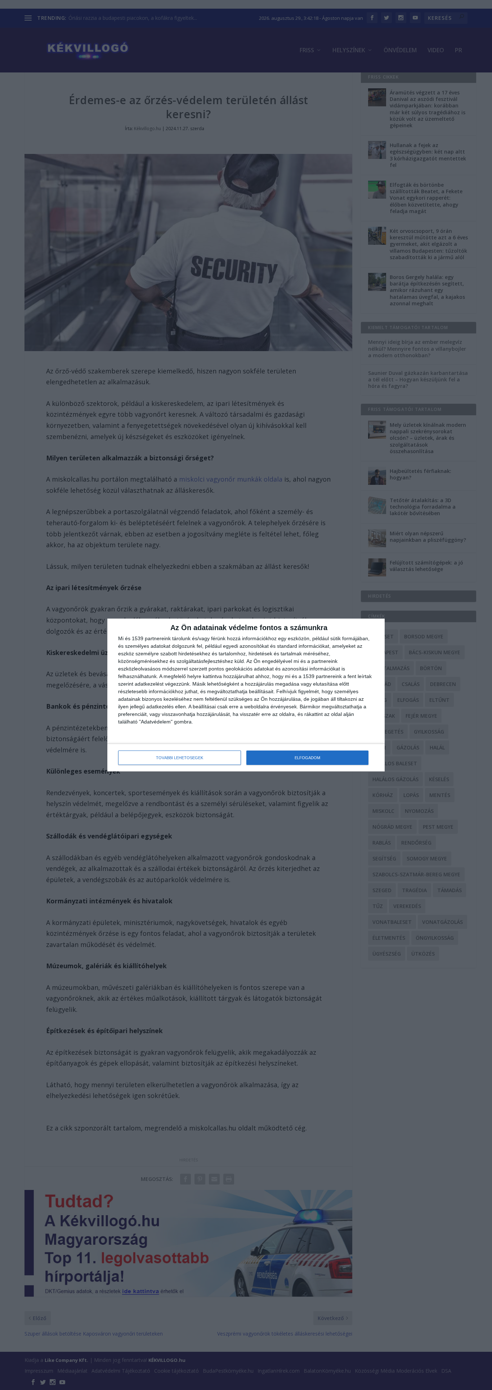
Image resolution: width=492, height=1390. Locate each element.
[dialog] (246, 695)
